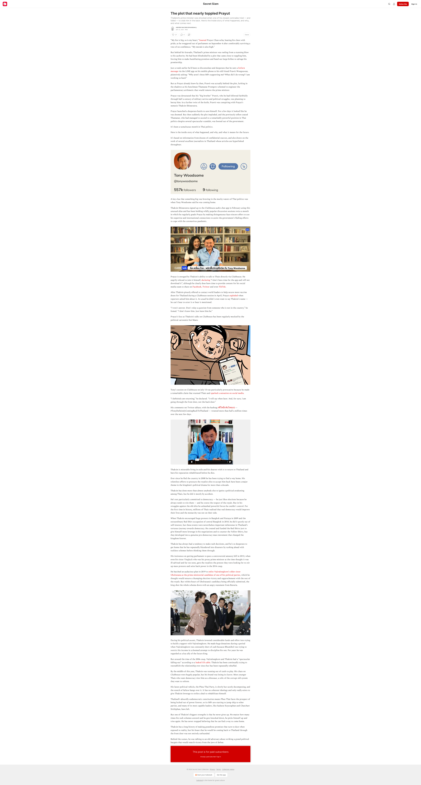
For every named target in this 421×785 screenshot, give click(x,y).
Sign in (414, 4)
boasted (202, 40)
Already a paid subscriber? (210, 757)
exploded (233, 295)
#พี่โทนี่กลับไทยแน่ (226, 407)
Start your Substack (204, 775)
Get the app (221, 775)
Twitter (206, 286)
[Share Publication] (394, 4)
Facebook (197, 286)
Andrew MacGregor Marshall (186, 27)
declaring (206, 280)
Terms (218, 769)
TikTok (222, 286)
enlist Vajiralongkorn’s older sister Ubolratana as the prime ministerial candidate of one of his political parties (206, 573)
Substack (199, 780)
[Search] (389, 4)
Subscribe (403, 4)
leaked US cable (203, 662)
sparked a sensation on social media (227, 393)
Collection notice (228, 769)
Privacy (212, 769)
